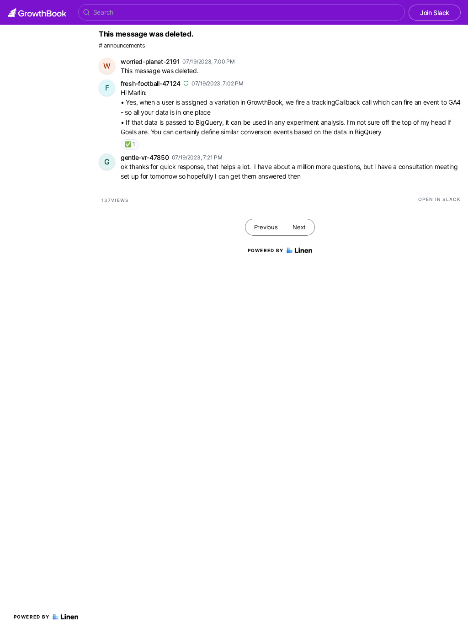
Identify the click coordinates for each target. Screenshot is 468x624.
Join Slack (434, 12)
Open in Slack (439, 199)
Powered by (32, 616)
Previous (266, 227)
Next (299, 227)
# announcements (122, 45)
